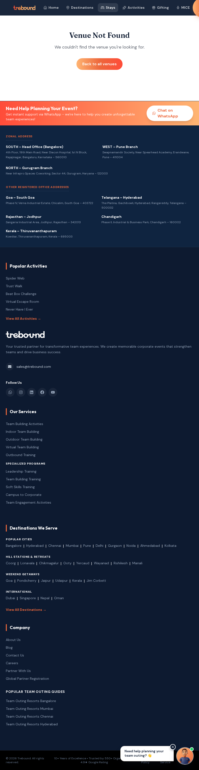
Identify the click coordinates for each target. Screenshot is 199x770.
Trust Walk (14, 286)
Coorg (11, 563)
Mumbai (72, 545)
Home (54, 7)
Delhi (99, 545)
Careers (12, 663)
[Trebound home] (24, 7)
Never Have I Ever (19, 309)
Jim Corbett (96, 580)
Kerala (77, 580)
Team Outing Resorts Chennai (29, 716)
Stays (110, 7)
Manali (137, 563)
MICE (185, 7)
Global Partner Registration (27, 678)
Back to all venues (99, 63)
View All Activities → (23, 318)
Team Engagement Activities (28, 502)
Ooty (67, 563)
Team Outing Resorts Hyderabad (32, 724)
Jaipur (46, 580)
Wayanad (101, 563)
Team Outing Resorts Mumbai (29, 708)
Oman (59, 598)
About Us (13, 640)
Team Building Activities (24, 424)
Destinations (82, 7)
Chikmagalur (49, 563)
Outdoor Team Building (24, 439)
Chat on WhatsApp (168, 113)
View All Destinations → (26, 609)
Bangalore (14, 545)
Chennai (54, 545)
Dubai (10, 598)
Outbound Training (20, 455)
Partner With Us (18, 671)
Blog (9, 647)
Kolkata (170, 545)
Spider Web (15, 278)
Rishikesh (121, 563)
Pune (87, 545)
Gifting (163, 7)
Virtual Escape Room (22, 301)
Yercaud (82, 563)
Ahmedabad (150, 545)
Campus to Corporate (23, 494)
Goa (9, 580)
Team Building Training (23, 479)
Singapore (28, 598)
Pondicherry (26, 580)
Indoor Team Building (22, 431)
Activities (136, 7)
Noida (131, 545)
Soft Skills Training (20, 487)
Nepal (45, 598)
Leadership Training (21, 471)
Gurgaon (115, 545)
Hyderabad (35, 545)
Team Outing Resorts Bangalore (31, 701)
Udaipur (61, 580)
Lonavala (27, 563)
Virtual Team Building (22, 447)
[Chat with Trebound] (185, 756)
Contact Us (15, 655)
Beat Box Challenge (21, 294)
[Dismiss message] (173, 747)
